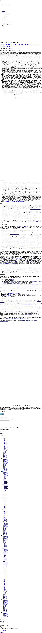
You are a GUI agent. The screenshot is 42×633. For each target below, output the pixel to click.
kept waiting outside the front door (34, 247)
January (5, 444)
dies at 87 (12, 279)
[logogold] (5, 4)
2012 (4, 586)
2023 (4, 445)
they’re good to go (9, 288)
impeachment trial (7, 295)
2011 (4, 599)
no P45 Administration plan (15, 283)
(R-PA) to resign (14, 293)
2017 (4, 522)
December (6, 446)
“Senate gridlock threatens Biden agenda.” (15, 287)
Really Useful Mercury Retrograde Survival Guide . (28, 215)
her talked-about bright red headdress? (11, 245)
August (5, 437)
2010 (4, 612)
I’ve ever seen (7, 263)
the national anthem (11, 241)
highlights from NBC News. (23, 226)
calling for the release (28, 314)
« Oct (1, 627)
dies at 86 (13, 280)
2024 (4, 435)
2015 (4, 548)
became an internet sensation (23, 246)
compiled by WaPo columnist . (9, 261)
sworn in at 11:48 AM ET (14, 234)
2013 (4, 573)
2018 (4, 509)
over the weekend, (28, 304)
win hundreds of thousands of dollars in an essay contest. (16, 318)
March (5, 442)
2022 (4, 458)
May (5, 440)
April (5, 441)
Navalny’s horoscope (10, 306)
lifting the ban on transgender (19, 272)
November (6, 447)
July (5, 438)
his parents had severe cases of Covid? (34, 284)
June (5, 439)
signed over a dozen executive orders (18, 258)
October (5, 436)
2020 (4, 484)
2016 (4, 535)
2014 (4, 561)
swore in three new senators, (29, 261)
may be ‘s (26, 306)
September (6, 449)
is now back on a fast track (16, 268)
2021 (4, 471)
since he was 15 (29, 294)
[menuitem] (22, 11)
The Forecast (9, 48)
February (5, 443)
